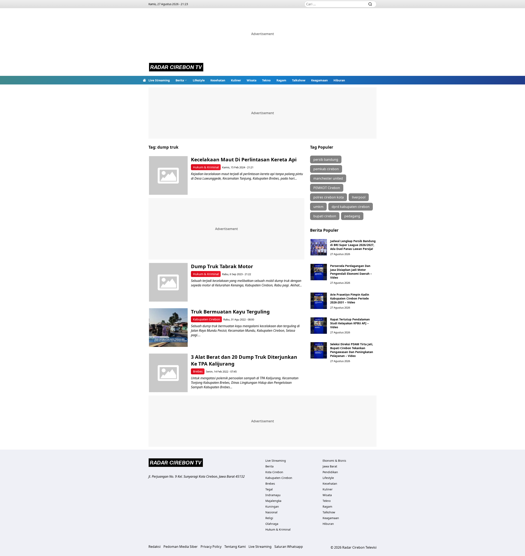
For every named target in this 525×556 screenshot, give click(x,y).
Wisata (251, 80)
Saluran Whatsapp (288, 546)
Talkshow (298, 80)
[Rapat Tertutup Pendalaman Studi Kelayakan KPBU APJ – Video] (318, 325)
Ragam (281, 80)
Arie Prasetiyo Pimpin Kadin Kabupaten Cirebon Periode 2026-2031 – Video (349, 298)
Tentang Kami (235, 546)
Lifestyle (199, 80)
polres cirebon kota (328, 197)
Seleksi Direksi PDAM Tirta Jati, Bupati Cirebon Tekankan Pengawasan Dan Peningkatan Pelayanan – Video (351, 350)
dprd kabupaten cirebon (351, 206)
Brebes (198, 371)
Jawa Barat (330, 466)
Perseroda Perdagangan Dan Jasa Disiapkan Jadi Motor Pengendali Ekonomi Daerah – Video (351, 271)
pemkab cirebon (326, 169)
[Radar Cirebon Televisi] (176, 68)
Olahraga (271, 524)
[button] (181, 80)
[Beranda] (144, 80)
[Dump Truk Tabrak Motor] (168, 282)
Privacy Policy (211, 546)
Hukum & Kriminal (206, 167)
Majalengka (273, 501)
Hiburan (339, 80)
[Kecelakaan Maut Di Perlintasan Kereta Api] (168, 175)
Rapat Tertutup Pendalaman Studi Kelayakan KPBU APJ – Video (350, 323)
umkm (318, 206)
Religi (269, 518)
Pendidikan (330, 472)
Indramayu (273, 495)
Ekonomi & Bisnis (334, 461)
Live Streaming (159, 80)
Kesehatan (217, 80)
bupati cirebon (324, 216)
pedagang (352, 216)
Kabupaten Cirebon (206, 319)
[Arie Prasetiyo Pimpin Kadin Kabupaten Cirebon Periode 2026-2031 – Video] (318, 301)
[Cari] (370, 4)
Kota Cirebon (274, 472)
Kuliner (236, 80)
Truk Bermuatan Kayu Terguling (230, 311)
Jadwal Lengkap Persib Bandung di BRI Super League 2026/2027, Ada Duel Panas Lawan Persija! (353, 245)
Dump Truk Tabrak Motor (222, 266)
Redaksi (154, 546)
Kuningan (272, 506)
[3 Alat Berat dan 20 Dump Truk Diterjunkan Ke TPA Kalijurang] (168, 372)
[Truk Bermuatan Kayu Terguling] (168, 327)
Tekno (266, 80)
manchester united (328, 178)
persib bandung (325, 159)
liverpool (358, 197)
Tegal (269, 489)
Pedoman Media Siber (180, 546)
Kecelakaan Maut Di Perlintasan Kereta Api (244, 159)
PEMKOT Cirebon (326, 188)
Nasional (271, 512)
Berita (180, 80)
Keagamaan (319, 80)
